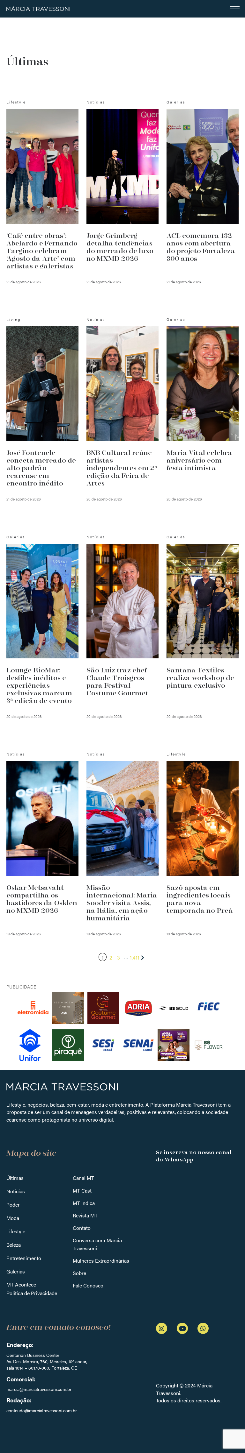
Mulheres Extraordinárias (101, 1260)
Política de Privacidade (31, 1293)
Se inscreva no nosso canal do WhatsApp (194, 1156)
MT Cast (82, 1190)
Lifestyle (15, 1231)
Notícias (15, 1191)
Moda (12, 1218)
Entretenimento (23, 1258)
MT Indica (84, 1203)
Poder (13, 1204)
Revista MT (85, 1215)
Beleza (13, 1244)
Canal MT (83, 1177)
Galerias (15, 1271)
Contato (82, 1227)
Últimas (15, 1177)
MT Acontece (21, 1284)
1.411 (134, 957)
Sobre (79, 1273)
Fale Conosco (88, 1285)
